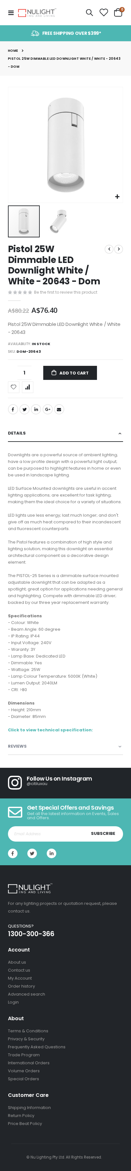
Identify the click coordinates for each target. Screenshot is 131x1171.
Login (13, 1002)
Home (13, 50)
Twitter (24, 409)
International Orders (29, 1063)
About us (17, 962)
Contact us (19, 970)
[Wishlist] (104, 13)
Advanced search (26, 994)
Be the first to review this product (65, 292)
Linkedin (51, 853)
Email (59, 409)
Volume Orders (24, 1071)
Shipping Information (29, 1108)
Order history (21, 986)
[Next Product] (118, 249)
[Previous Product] (109, 249)
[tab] (65, 433)
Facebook (13, 409)
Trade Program (24, 1055)
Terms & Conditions (28, 1031)
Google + (48, 409)
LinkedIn (36, 409)
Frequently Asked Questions (37, 1047)
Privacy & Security (26, 1039)
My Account (20, 978)
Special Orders (23, 1079)
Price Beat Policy (25, 1124)
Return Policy (21, 1116)
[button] (117, 197)
